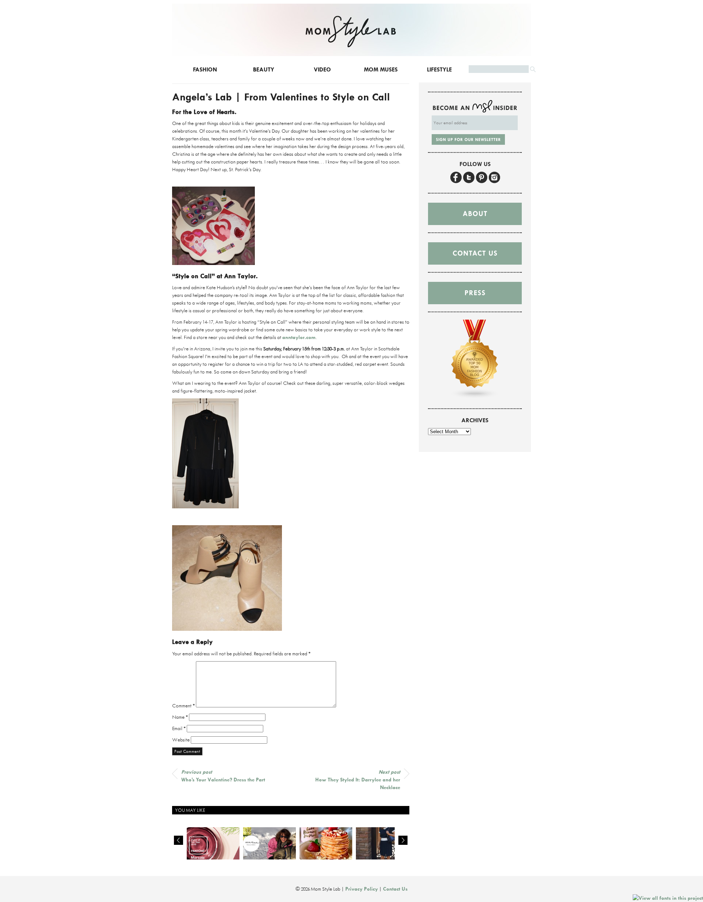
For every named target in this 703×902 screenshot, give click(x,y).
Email (179, 728)
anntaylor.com (299, 337)
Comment (183, 705)
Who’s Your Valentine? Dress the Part (223, 776)
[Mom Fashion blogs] (474, 397)
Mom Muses (381, 69)
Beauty (263, 69)
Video (322, 69)
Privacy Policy (361, 889)
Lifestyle (439, 69)
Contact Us (395, 889)
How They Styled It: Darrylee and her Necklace (357, 779)
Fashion (205, 69)
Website (181, 740)
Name (180, 717)
